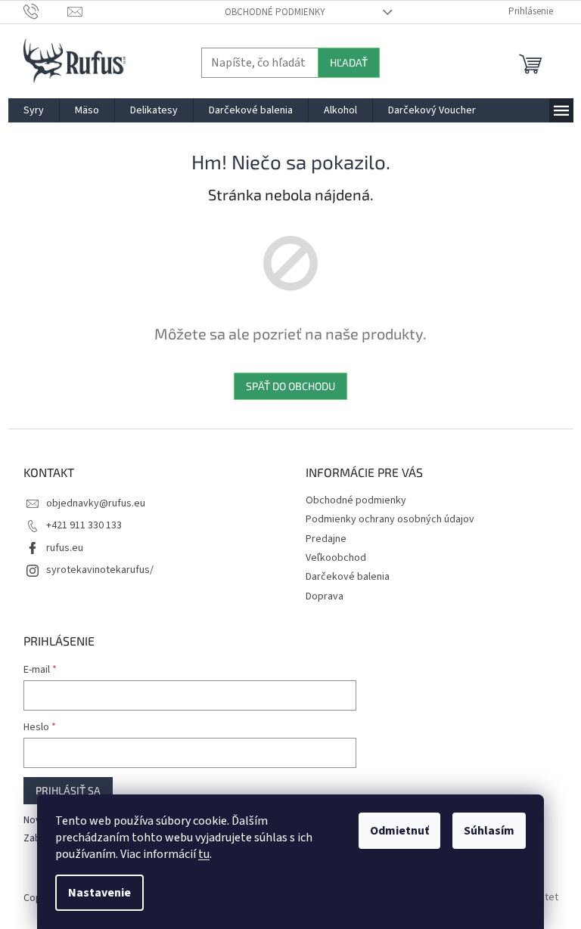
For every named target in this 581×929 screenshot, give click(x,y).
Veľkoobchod (336, 557)
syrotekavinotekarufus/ (100, 570)
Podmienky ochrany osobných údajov (390, 519)
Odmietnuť (399, 830)
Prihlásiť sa (68, 790)
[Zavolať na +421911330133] (45, 11)
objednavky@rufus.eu (95, 503)
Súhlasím (489, 830)
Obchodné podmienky (275, 12)
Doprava (324, 596)
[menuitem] (33, 110)
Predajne (326, 539)
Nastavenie (99, 892)
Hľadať (349, 62)
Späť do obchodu (290, 385)
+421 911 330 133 (84, 525)
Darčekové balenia (348, 576)
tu (204, 854)
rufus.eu (64, 548)
